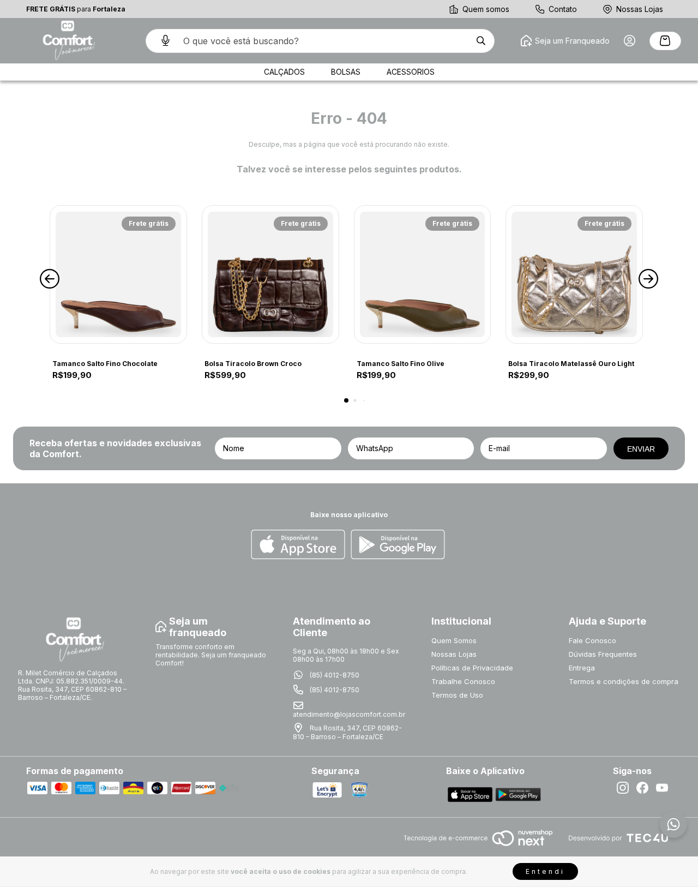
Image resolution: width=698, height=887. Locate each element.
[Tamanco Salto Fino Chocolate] (118, 274)
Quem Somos (454, 640)
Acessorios (411, 71)
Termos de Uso (457, 695)
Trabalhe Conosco (463, 681)
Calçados (284, 71)
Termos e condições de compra (623, 681)
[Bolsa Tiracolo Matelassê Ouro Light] (574, 274)
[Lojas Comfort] (67, 41)
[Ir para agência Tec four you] (618, 838)
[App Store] (298, 545)
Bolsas (345, 71)
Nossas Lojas (639, 9)
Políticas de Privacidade (472, 667)
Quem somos (485, 9)
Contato (563, 9)
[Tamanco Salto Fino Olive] (422, 274)
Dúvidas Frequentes (603, 654)
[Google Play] (398, 545)
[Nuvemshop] (478, 847)
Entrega (582, 667)
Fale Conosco (592, 640)
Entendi (545, 871)
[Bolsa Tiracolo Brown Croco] (270, 274)
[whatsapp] (673, 824)
